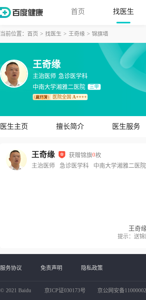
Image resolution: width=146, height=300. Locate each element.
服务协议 (11, 268)
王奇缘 (77, 34)
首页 (78, 12)
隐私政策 (92, 268)
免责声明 (51, 268)
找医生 (123, 12)
